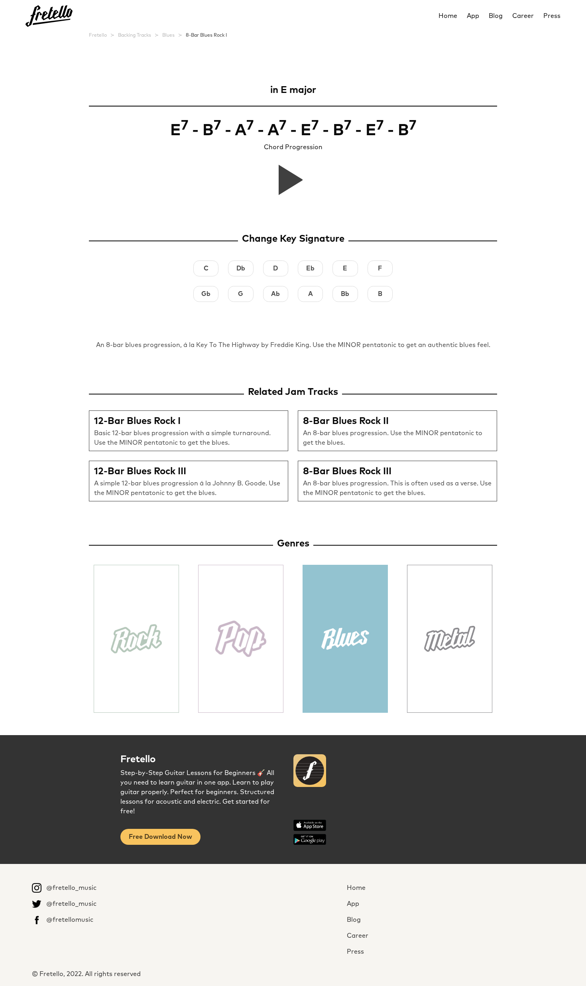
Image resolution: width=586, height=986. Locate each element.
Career (523, 16)
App (473, 16)
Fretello (98, 35)
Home (448, 16)
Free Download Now (160, 837)
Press (551, 16)
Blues (168, 35)
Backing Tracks (134, 35)
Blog (496, 16)
